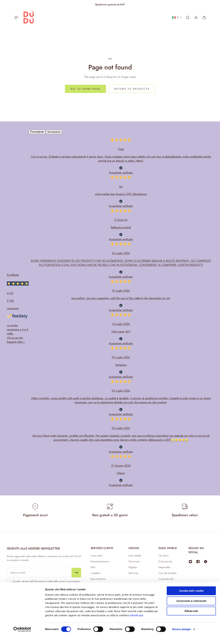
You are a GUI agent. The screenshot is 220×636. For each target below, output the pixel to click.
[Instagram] (190, 561)
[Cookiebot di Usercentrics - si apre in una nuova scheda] (22, 629)
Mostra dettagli (181, 629)
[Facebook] (198, 561)
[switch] (98, 629)
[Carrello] (204, 17)
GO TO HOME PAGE (85, 89)
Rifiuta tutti (191, 611)
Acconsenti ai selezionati (191, 600)
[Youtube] (205, 561)
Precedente (37, 132)
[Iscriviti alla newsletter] (76, 572)
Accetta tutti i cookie (191, 590)
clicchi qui (136, 615)
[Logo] (29, 17)
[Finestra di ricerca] (188, 17)
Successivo (53, 132)
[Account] (196, 17)
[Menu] (15, 17)
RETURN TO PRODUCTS (132, 89)
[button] (177, 17)
